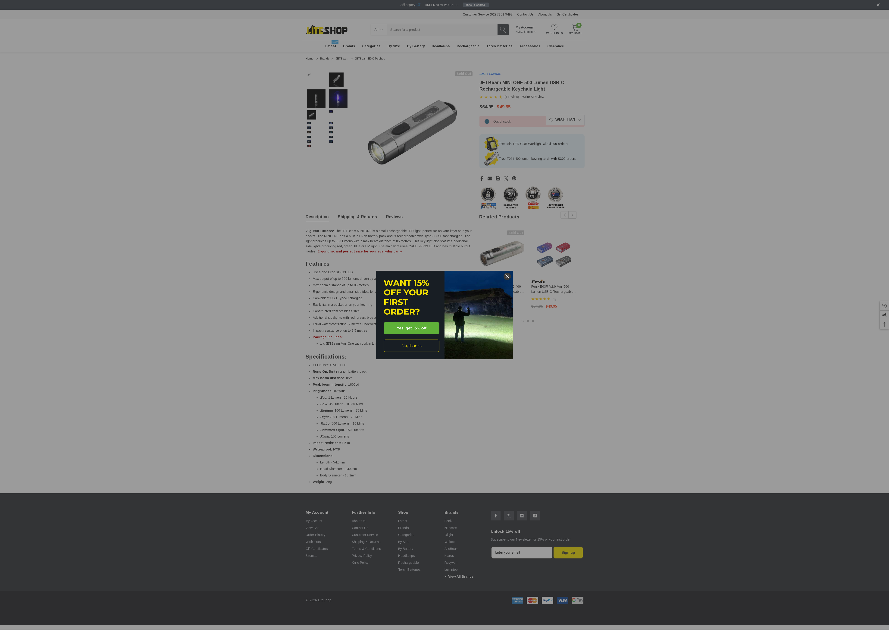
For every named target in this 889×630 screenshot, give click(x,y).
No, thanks (412, 345)
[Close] (507, 276)
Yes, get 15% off (411, 328)
